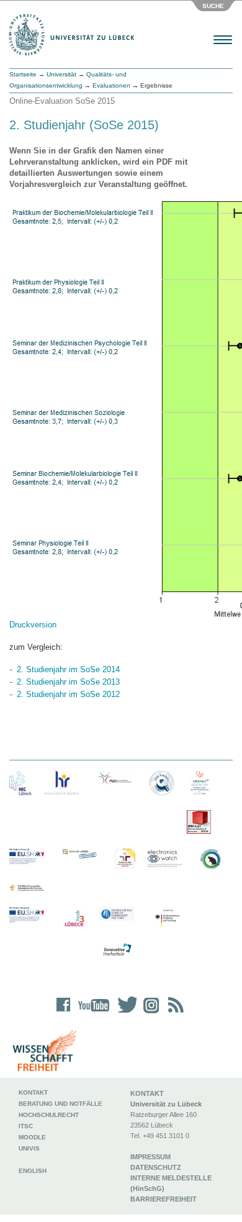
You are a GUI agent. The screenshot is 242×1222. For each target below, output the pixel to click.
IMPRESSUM (150, 1156)
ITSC (26, 1126)
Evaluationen (111, 85)
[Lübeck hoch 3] (74, 919)
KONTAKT (147, 1093)
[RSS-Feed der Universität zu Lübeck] (173, 1013)
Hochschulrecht (49, 1114)
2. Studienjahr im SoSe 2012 (68, 694)
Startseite (23, 74)
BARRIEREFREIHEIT (163, 1199)
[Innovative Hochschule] (116, 949)
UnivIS (29, 1148)
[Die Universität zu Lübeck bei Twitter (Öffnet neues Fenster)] (124, 1013)
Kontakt (33, 1092)
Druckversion (32, 624)
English (33, 1170)
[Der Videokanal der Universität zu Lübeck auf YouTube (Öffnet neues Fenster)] (91, 1013)
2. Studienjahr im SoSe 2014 (68, 669)
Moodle (32, 1137)
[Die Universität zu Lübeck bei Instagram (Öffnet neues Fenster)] (149, 1013)
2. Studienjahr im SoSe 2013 (68, 681)
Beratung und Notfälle (60, 1103)
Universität (61, 74)
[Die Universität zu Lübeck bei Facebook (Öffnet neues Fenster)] (63, 1013)
